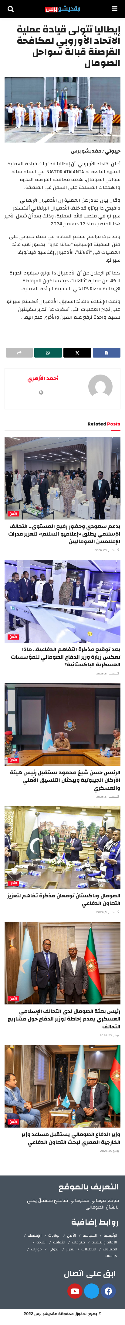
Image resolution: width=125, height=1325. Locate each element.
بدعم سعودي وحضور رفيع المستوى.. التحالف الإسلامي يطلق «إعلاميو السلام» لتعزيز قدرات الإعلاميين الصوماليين (64, 533)
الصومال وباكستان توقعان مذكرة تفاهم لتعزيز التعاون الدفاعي (63, 899)
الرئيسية (110, 1235)
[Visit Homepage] (62, 9)
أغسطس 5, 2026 (108, 796)
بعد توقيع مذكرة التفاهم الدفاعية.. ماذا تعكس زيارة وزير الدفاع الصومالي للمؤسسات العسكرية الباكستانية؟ (65, 657)
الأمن (13, 513)
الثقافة (59, 1242)
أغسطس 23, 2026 (107, 550)
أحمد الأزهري (42, 378)
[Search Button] (11, 9)
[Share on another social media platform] (19, 353)
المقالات (110, 1249)
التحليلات (88, 1249)
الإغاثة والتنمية (104, 1242)
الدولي (54, 1249)
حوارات (36, 1249)
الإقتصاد (35, 1235)
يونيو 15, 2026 (110, 1151)
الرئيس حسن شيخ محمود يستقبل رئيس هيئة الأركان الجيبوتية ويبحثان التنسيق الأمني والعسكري (65, 780)
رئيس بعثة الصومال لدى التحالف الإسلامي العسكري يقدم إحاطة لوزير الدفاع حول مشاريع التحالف (64, 1018)
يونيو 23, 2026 (110, 1035)
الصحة (41, 1242)
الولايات (54, 1235)
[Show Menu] (114, 9)
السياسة (90, 1235)
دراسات (111, 1255)
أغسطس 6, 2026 (108, 673)
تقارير (70, 1249)
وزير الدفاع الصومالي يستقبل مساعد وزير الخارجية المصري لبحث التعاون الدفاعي (71, 1138)
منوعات (78, 1242)
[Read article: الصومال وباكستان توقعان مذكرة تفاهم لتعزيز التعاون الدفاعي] (62, 847)
